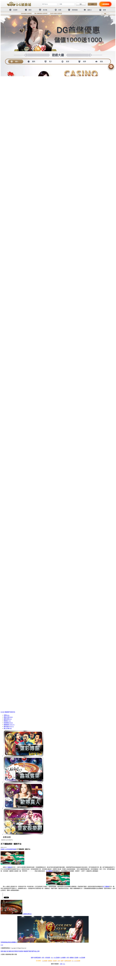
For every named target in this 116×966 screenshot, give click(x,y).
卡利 (43, 957)
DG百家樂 (57, 957)
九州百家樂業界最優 (10, 849)
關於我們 (9, 726)
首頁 (6, 715)
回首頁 (2, 849)
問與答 (7, 721)
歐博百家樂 (37, 957)
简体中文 (12, 712)
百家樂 (76, 957)
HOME (2, 712)
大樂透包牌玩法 (26, 914)
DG (52, 957)
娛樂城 (72, 957)
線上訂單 (8, 728)
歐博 (32, 957)
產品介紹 (8, 717)
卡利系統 (47, 957)
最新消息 (8, 719)
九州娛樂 (62, 957)
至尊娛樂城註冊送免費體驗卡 (9, 942)
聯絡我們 (7, 712)
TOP (2, 945)
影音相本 (8, 722)
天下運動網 (8, 867)
